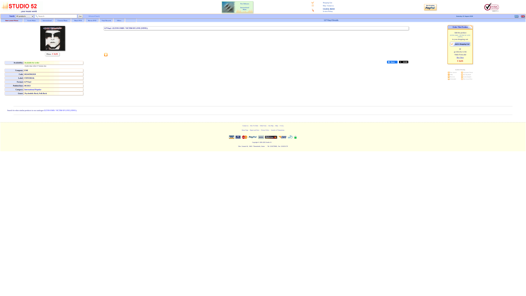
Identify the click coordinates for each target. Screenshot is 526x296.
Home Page (245, 130)
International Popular (32, 90)
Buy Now (460, 57)
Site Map (270, 125)
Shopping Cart (327, 2)
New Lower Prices (11, 20)
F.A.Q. (282, 125)
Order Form (263, 125)
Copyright (255, 142)
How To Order (254, 125)
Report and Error (254, 130)
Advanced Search (94, 16)
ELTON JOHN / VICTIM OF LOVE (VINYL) (60, 110)
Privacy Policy (265, 130)
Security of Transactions (277, 130)
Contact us (330, 5)
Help (324, 5)
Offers (119, 20)
